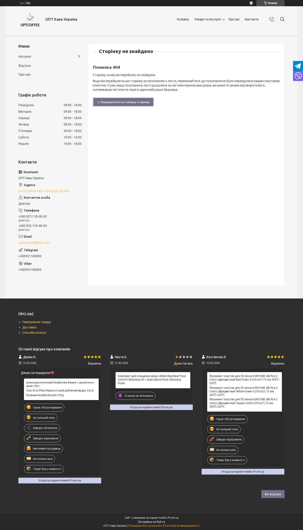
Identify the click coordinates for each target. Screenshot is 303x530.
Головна (183, 19)
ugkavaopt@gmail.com (33, 242)
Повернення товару (36, 322)
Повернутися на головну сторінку (125, 102)
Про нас (234, 19)
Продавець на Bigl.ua (151, 521)
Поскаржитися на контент (145, 525)
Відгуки (24, 65)
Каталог (24, 56)
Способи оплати (34, 332)
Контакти (252, 19)
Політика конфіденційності (182, 525)
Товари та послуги (207, 19)
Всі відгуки (273, 494)
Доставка (29, 327)
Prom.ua (173, 517)
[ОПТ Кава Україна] (30, 19)
